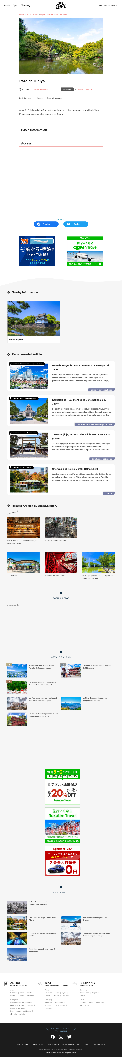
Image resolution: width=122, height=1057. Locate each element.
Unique (82, 996)
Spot (15, 5)
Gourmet (48, 1008)
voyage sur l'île (14, 605)
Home (21, 14)
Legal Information (99, 1044)
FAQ (78, 1044)
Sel (81, 1005)
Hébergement (60, 1005)
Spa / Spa (88, 89)
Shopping (25, 5)
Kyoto (29, 993)
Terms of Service (53, 1044)
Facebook (47, 224)
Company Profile (68, 1044)
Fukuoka (21, 996)
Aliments (13, 1014)
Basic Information (26, 98)
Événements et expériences (20, 1011)
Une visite (79, 89)
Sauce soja (100, 1002)
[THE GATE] (61, 5)
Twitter (77, 224)
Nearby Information (54, 98)
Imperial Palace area (41, 89)
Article (7, 5)
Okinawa (30, 996)
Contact (86, 1044)
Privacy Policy (38, 1044)
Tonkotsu (83, 1002)
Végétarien (96, 993)
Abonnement (84, 993)
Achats (22, 1014)
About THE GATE (23, 1044)
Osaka (12, 996)
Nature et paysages (17, 1008)
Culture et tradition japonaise (21, 1002)
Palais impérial (16, 339)
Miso (91, 1002)
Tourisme (48, 1002)
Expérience (59, 1002)
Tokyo (35, 14)
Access (40, 98)
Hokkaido (13, 993)
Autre (87, 1005)
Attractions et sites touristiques (21, 1005)
